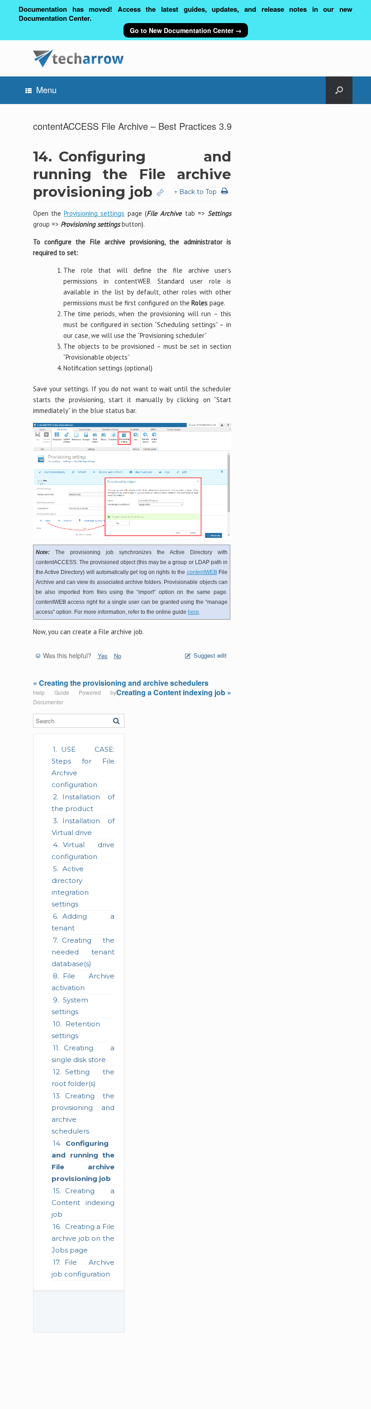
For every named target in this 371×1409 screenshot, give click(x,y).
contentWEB (202, 572)
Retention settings (76, 1030)
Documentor (48, 702)
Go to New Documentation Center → (186, 30)
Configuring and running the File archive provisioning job (83, 1161)
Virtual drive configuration (83, 850)
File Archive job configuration (83, 1268)
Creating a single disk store (83, 1054)
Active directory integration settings (70, 886)
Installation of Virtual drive (83, 826)
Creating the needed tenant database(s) (83, 952)
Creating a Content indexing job (83, 1202)
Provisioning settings (94, 213)
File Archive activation (83, 982)
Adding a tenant (83, 922)
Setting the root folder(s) (83, 1077)
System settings (70, 1006)
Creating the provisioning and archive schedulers (83, 1113)
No (117, 655)
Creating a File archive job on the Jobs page (83, 1238)
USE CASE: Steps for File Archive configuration (83, 767)
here (193, 612)
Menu (46, 89)
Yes (103, 655)
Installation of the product (83, 802)
